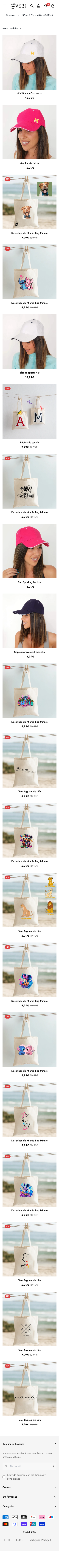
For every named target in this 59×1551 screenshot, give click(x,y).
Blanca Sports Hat (29, 372)
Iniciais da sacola (29, 442)
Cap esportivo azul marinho (29, 652)
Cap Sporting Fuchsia (29, 582)
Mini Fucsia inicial (29, 163)
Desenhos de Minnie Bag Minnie (29, 233)
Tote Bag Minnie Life (29, 791)
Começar (10, 15)
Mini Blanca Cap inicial (29, 93)
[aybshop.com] (18, 6)
